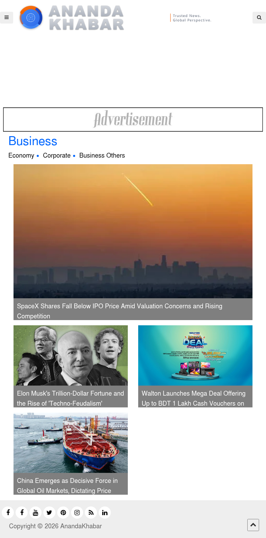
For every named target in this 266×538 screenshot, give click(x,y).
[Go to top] (253, 525)
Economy (21, 156)
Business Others (102, 156)
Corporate (57, 156)
